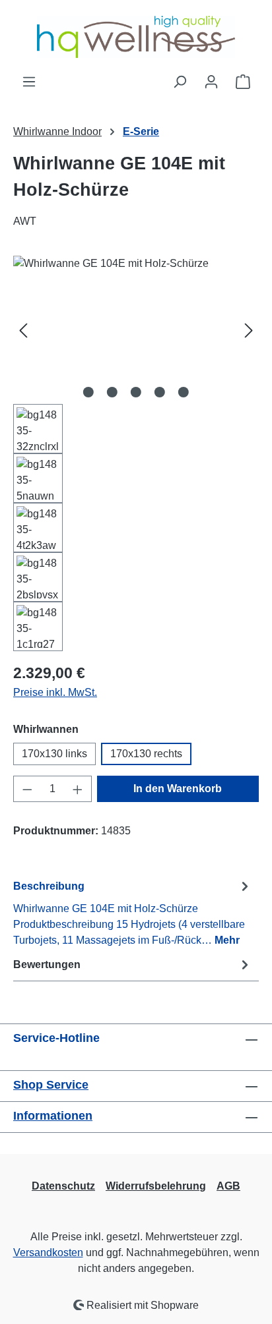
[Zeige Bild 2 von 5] (112, 392)
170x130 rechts (146, 753)
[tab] (132, 912)
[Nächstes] (249, 329)
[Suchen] (179, 82)
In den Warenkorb (177, 788)
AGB (228, 1186)
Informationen (52, 1115)
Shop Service (50, 1084)
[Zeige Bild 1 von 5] (88, 392)
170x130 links (54, 753)
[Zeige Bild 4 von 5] (159, 392)
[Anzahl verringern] (27, 789)
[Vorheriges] (23, 329)
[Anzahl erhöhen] (78, 789)
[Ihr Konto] (211, 82)
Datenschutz (63, 1186)
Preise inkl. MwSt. (55, 692)
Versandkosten (48, 1252)
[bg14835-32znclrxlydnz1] (136, 330)
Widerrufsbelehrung (156, 1186)
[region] (136, 453)
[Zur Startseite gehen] (136, 37)
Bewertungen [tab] (47, 964)
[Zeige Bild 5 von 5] (183, 392)
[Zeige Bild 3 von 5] (136, 392)
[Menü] (29, 82)
